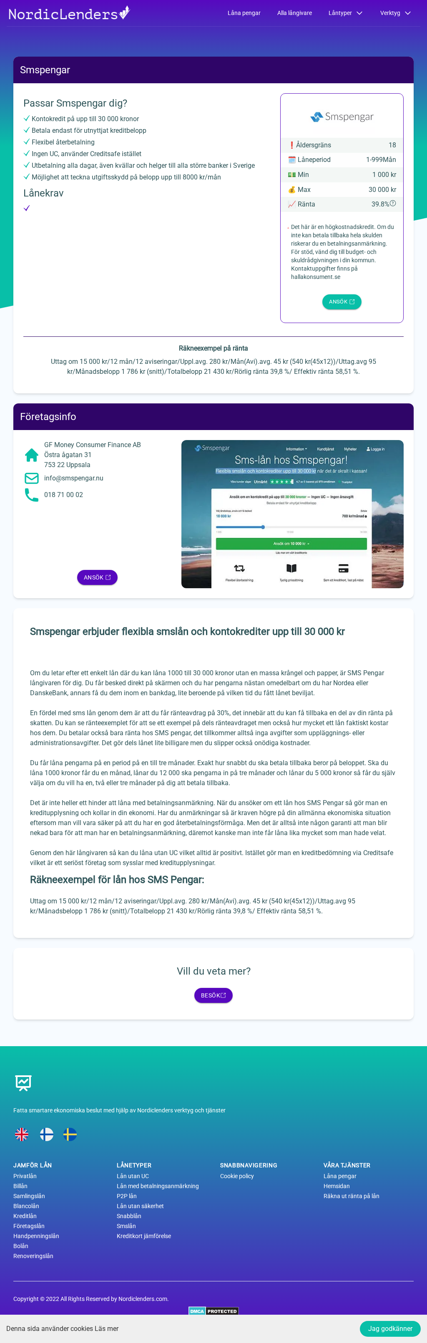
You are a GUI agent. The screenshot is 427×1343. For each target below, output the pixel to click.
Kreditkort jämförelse (144, 1236)
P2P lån (127, 1196)
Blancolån (26, 1206)
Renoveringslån (33, 1256)
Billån (20, 1186)
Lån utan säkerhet (140, 1206)
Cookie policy (237, 1176)
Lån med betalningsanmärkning (158, 1186)
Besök (210, 995)
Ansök (94, 577)
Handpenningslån (36, 1236)
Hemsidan (337, 1186)
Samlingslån (29, 1196)
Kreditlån (25, 1216)
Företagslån (29, 1226)
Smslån (126, 1226)
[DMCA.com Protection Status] (213, 1311)
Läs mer (106, 1329)
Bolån (20, 1246)
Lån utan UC (133, 1176)
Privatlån (25, 1176)
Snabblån (129, 1216)
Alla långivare (294, 13)
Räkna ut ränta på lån (351, 1196)
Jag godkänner (390, 1329)
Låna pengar (244, 13)
